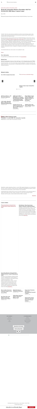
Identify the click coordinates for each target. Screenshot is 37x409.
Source (2, 52)
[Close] (36, 406)
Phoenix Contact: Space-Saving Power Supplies (26, 86)
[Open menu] (35, 2)
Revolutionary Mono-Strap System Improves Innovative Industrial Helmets (27, 206)
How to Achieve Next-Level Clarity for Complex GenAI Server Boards (6, 291)
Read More (34, 195)
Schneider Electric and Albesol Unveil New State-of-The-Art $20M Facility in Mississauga (18, 106)
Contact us (27, 322)
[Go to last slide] (2, 81)
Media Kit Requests (27, 321)
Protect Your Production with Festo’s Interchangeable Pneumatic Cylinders (30, 292)
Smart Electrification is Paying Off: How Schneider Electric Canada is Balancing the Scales (9, 274)
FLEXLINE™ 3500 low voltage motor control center (15, 39)
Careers (9, 321)
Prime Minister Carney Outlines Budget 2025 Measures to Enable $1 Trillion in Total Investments (29, 98)
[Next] (34, 81)
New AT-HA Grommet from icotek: (8, 74)
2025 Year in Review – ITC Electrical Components (6, 96)
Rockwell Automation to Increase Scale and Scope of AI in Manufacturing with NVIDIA (18, 61)
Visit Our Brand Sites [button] (18, 328)
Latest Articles (4, 202)
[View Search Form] (1, 2)
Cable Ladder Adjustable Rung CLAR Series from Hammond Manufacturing (6, 102)
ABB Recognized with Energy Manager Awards (30, 105)
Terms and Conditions (27, 320)
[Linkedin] (20, 331)
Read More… (10, 286)
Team (9, 320)
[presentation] (27, 79)
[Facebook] (17, 331)
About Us (9, 317)
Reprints (27, 317)
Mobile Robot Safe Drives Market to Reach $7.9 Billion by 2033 (18, 296)
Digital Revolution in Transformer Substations (18, 291)
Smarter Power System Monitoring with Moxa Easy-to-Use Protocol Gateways (29, 299)
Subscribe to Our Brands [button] (18, 326)
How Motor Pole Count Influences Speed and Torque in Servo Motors (5, 297)
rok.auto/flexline (23, 56)
